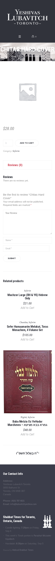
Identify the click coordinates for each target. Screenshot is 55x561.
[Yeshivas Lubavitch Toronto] (27, 16)
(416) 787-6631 (18, 500)
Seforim (21, 56)
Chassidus (23, 322)
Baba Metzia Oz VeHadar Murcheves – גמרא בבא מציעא (27, 423)
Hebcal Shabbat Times (22, 549)
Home (13, 56)
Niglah (23, 417)
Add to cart (27, 143)
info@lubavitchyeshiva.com (23, 504)
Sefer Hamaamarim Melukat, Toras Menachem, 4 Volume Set (27, 328)
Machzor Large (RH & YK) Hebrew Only (27, 296)
